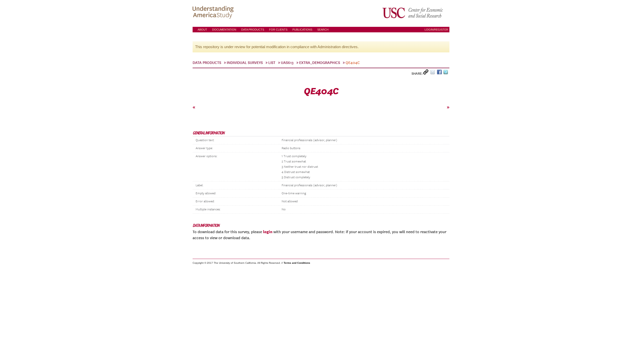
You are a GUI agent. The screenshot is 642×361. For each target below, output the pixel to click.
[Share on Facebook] (440, 73)
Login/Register (436, 29)
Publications (302, 29)
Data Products (252, 29)
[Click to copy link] (426, 73)
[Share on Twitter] (446, 73)
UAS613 (287, 62)
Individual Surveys (245, 62)
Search (323, 29)
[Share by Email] (433, 73)
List (271, 62)
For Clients (278, 29)
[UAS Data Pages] (214, 13)
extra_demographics (319, 62)
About (202, 29)
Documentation (224, 29)
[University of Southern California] (413, 13)
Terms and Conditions (297, 262)
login (267, 231)
